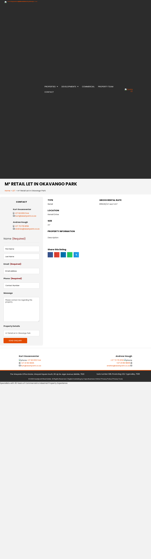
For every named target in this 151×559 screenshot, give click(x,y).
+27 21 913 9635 (27, 363)
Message (8, 293)
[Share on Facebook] (50, 254)
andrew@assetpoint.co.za (27, 229)
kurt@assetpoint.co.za (25, 216)
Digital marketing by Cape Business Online (84, 379)
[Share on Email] (56, 254)
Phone (13, 278)
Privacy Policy (106, 379)
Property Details (12, 326)
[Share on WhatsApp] (69, 254)
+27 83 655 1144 (22, 213)
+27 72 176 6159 (22, 226)
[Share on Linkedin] (63, 254)
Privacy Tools (118, 379)
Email (12, 264)
